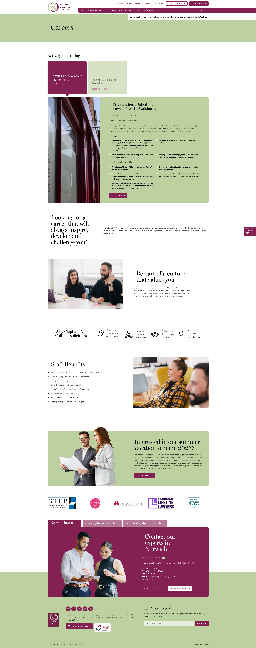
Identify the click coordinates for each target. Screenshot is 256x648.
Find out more (143, 475)
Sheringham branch (100, 523)
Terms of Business (67, 644)
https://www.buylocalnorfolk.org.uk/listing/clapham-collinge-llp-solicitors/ (194, 500)
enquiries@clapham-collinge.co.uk (158, 576)
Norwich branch (62, 523)
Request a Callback (153, 588)
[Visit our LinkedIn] (85, 608)
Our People (119, 3)
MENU (200, 10)
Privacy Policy (80, 644)
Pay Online (159, 4)
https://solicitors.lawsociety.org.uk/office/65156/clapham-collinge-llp (95, 500)
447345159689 (152, 571)
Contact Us (197, 4)
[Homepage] (59, 7)
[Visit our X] (73, 608)
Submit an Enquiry (179, 588)
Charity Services (145, 10)
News (129, 3)
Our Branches (175, 4)
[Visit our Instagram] (79, 608)
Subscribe (201, 624)
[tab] (64, 524)
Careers (147, 3)
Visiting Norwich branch (151, 558)
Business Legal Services (120, 10)
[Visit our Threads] (90, 608)
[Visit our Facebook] (68, 608)
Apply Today (117, 195)
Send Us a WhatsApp (80, 626)
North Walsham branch (143, 523)
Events (137, 3)
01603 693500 (149, 568)
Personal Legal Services (91, 10)
